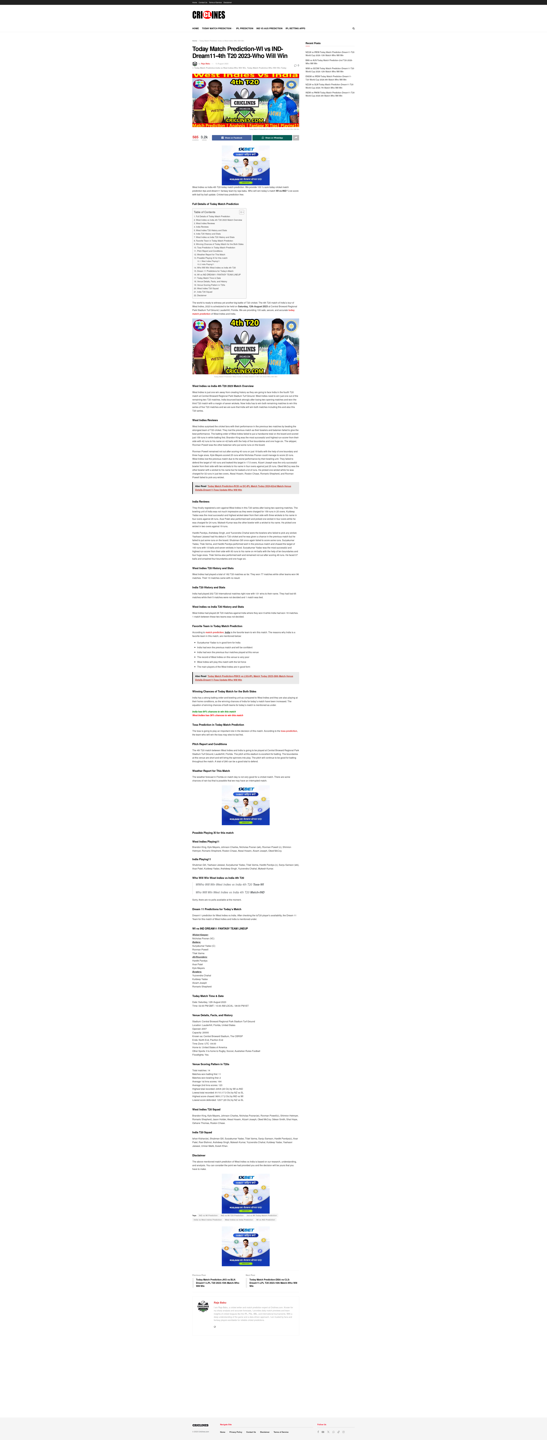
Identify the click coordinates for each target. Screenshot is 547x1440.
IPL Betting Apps (295, 28)
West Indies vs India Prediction (239, 1219)
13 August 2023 (221, 63)
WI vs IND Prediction (265, 1219)
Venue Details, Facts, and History (212, 281)
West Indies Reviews (205, 223)
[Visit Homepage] (208, 15)
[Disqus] (245, 1375)
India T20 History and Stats (208, 233)
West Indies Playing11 (211, 261)
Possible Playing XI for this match (212, 257)
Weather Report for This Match (211, 254)
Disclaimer (228, 2)
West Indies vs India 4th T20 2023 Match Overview (219, 219)
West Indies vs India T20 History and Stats (215, 237)
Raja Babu (205, 63)
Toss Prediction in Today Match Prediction (216, 247)
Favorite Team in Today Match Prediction (214, 240)
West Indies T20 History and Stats (211, 230)
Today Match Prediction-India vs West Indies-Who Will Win (221, 40)
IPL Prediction (244, 28)
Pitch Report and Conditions (210, 250)
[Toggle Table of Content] (240, 212)
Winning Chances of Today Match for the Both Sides (219, 244)
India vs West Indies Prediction (208, 1219)
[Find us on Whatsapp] (333, 1432)
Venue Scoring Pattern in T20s (211, 284)
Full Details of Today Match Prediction (213, 216)
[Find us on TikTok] (338, 1432)
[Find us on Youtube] (323, 1432)
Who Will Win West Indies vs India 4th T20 (216, 267)
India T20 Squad (204, 291)
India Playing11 (208, 264)
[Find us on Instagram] (343, 1432)
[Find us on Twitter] (328, 1432)
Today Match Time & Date (209, 277)
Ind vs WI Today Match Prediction (262, 1215)
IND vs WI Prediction (208, 1215)
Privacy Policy (235, 1432)
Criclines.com (203, 1431)
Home (194, 2)
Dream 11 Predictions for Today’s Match (215, 270)
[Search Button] (354, 28)
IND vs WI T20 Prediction (232, 1215)
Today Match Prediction (216, 28)
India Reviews (202, 226)
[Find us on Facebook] (318, 1432)
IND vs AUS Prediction (269, 28)
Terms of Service (215, 2)
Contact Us (203, 2)
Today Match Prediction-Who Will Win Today (266, 67)
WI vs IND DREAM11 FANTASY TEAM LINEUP (219, 274)
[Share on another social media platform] (296, 137)
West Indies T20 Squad (208, 288)
